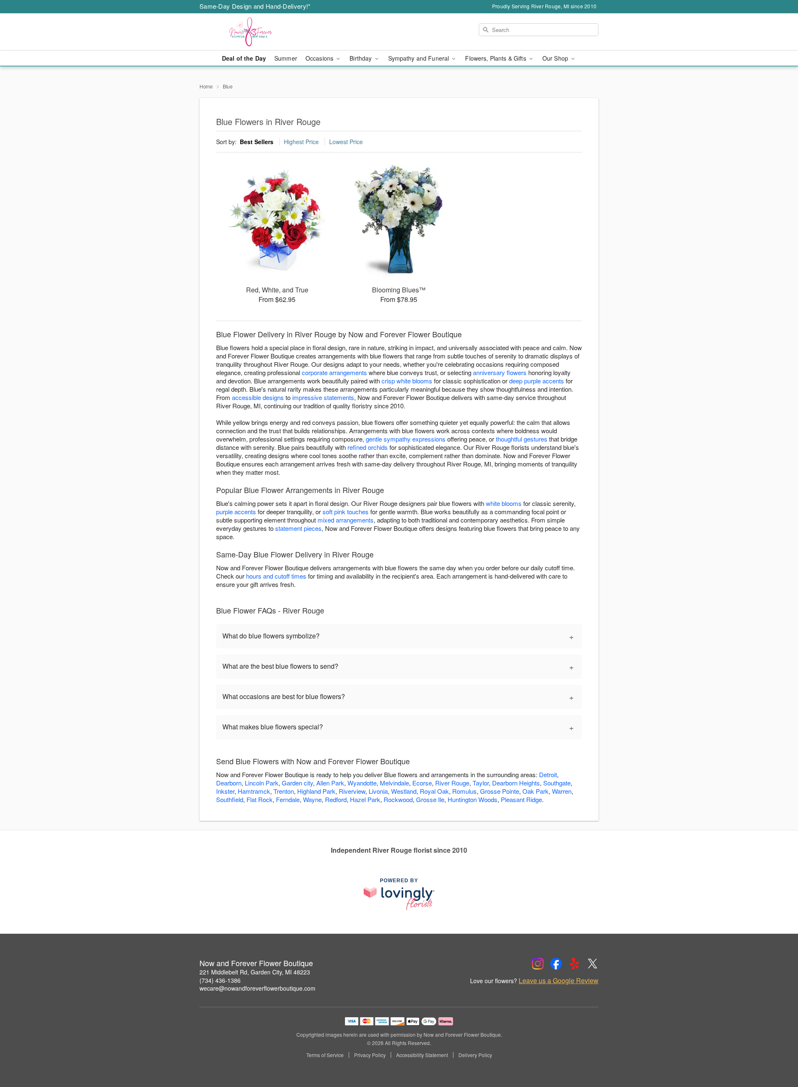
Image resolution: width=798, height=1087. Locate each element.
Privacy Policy (370, 1055)
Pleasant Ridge (521, 799)
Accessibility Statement (422, 1055)
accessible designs (258, 397)
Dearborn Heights (516, 782)
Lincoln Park (261, 782)
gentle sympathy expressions (406, 438)
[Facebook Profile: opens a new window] (556, 963)
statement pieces (298, 528)
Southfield (229, 799)
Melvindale (394, 782)
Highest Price (301, 141)
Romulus (464, 791)
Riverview (352, 791)
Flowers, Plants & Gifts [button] (496, 58)
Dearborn (228, 782)
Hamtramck (254, 791)
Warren (561, 791)
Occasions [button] (320, 58)
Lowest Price (346, 141)
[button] (776, 1051)
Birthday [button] (361, 58)
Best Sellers (256, 141)
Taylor (481, 782)
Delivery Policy (475, 1055)
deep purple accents (536, 380)
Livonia (378, 791)
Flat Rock (259, 799)
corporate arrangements (334, 372)
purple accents (236, 511)
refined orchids (367, 447)
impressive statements (323, 397)
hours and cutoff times (276, 576)
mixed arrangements (346, 519)
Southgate (557, 782)
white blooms (504, 503)
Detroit (548, 774)
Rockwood (398, 799)
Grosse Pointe (499, 791)
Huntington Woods (473, 799)
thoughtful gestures (521, 438)
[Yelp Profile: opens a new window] (574, 963)
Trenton (283, 791)
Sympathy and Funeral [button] (419, 58)
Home (206, 86)
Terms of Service (325, 1055)
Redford (336, 799)
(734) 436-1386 (220, 980)
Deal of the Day (244, 58)
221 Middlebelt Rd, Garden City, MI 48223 (255, 972)
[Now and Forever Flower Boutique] (259, 32)
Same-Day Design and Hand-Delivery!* (255, 6)
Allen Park (330, 782)
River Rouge (452, 782)
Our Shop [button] (556, 58)
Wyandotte (362, 782)
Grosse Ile (430, 799)
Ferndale (288, 799)
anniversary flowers (500, 372)
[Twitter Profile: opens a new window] (592, 963)
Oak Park (535, 791)
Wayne (312, 799)
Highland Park (316, 791)
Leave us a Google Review (558, 980)
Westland (403, 791)
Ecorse (422, 782)
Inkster (225, 791)
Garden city (297, 782)
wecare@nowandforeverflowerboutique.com (257, 988)
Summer (285, 58)
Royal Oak (434, 791)
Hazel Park (365, 799)
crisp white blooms (407, 380)
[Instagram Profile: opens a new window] (538, 963)
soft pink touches (346, 511)
